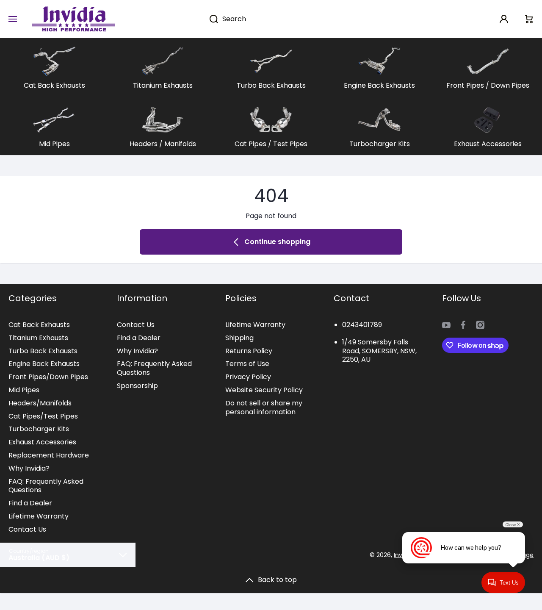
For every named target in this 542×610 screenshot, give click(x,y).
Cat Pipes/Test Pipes (43, 416)
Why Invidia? (29, 468)
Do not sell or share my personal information (263, 407)
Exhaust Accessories (42, 442)
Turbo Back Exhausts (42, 351)
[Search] (209, 19)
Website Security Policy (264, 390)
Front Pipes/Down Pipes (48, 377)
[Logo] (73, 19)
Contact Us (27, 529)
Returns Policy (248, 351)
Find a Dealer (30, 503)
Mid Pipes (23, 390)
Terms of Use (247, 364)
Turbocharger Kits (38, 429)
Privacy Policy (248, 377)
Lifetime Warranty (38, 516)
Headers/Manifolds (40, 403)
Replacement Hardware (48, 455)
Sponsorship (137, 386)
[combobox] (306, 19)
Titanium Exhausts (38, 338)
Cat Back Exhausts (39, 325)
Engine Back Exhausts (44, 364)
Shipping (239, 338)
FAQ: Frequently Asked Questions (45, 486)
